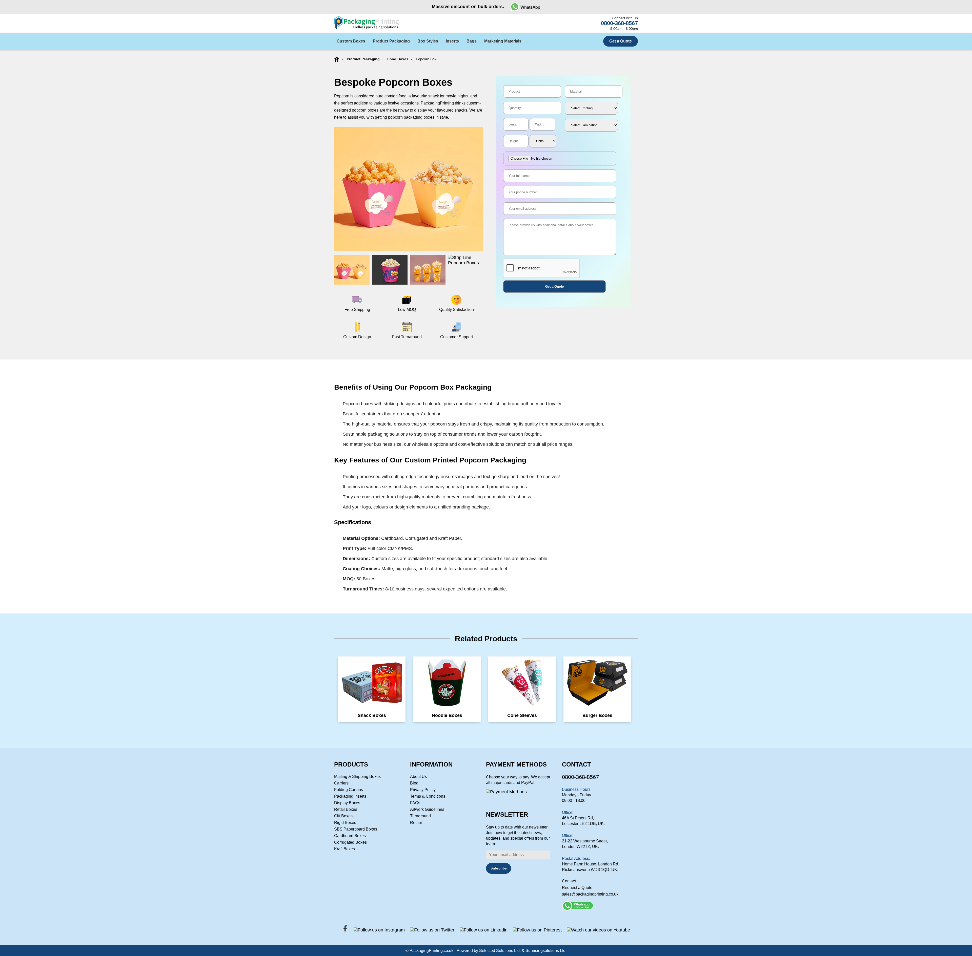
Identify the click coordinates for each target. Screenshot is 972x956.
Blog (414, 783)
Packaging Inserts (350, 796)
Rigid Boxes (345, 822)
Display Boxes (347, 803)
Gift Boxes (343, 816)
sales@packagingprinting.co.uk (590, 894)
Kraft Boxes (344, 849)
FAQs (415, 803)
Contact (569, 881)
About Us (418, 776)
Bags (472, 41)
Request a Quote (577, 887)
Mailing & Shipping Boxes (357, 776)
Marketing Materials (502, 41)
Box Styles (427, 41)
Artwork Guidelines (427, 809)
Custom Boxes (351, 41)
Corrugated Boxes (350, 842)
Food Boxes (397, 59)
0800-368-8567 (619, 23)
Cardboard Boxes (350, 836)
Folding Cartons (348, 790)
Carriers (341, 783)
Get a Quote (620, 41)
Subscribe (499, 868)
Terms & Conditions (427, 796)
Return (416, 822)
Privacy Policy (423, 790)
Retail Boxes (345, 809)
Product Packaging (391, 41)
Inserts (452, 41)
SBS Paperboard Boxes (355, 829)
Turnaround (420, 816)
